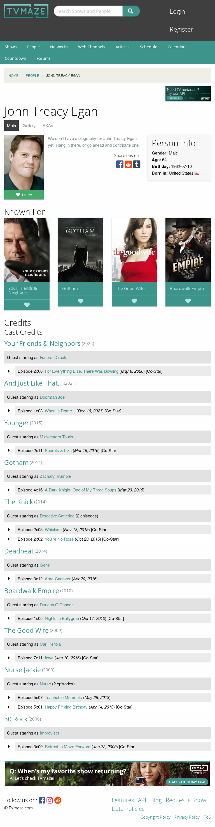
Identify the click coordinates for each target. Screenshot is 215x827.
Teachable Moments (63, 697)
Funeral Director (54, 357)
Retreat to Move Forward (67, 746)
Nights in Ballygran (62, 618)
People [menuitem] (33, 46)
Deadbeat (19, 551)
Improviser (49, 733)
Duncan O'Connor (56, 604)
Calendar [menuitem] (176, 46)
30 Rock (15, 719)
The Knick (18, 502)
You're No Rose (59, 539)
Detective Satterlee (57, 516)
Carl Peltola (50, 644)
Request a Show (186, 801)
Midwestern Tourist (57, 436)
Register (181, 29)
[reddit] (128, 165)
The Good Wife (130, 288)
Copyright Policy (155, 817)
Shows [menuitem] (11, 46)
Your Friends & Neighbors (22, 290)
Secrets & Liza (58, 450)
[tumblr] (136, 165)
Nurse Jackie (22, 670)
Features (123, 801)
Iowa (49, 657)
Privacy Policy (187, 817)
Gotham (70, 288)
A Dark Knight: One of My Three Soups (80, 490)
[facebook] (119, 165)
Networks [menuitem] (59, 46)
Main (11, 125)
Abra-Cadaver (58, 578)
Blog (156, 801)
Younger (16, 423)
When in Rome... (60, 411)
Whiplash (53, 529)
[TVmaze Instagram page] (49, 801)
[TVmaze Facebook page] (42, 801)
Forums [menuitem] (44, 58)
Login (177, 11)
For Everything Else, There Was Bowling (81, 371)
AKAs (48, 125)
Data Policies (128, 809)
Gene (45, 565)
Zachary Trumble (55, 476)
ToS (207, 817)
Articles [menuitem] (123, 46)
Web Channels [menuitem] (91, 46)
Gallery (29, 125)
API (142, 801)
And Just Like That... (33, 383)
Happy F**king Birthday (66, 707)
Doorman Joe (52, 397)
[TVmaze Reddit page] (58, 801)
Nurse (45, 683)
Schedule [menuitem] (148, 46)
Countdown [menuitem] (15, 58)
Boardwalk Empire (187, 288)
